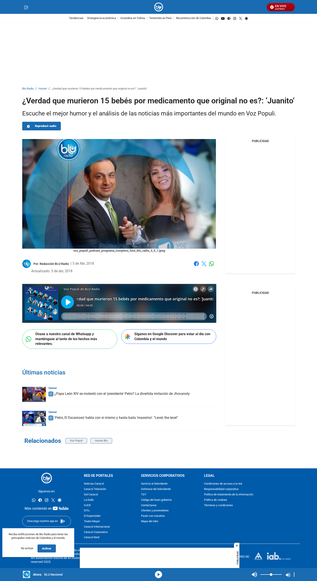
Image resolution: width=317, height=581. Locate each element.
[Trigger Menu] (26, 7)
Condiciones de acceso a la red (223, 483)
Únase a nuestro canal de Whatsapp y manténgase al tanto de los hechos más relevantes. (66, 339)
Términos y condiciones (218, 505)
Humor (43, 88)
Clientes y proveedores (155, 510)
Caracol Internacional (97, 526)
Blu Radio (28, 88)
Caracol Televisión (95, 489)
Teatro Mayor (92, 521)
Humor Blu (101, 440)
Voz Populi (76, 440)
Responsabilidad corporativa (221, 489)
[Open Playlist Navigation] (294, 574)
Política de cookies (215, 500)
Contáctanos (149, 505)
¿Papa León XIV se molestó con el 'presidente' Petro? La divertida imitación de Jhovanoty (122, 394)
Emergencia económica (101, 18)
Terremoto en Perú (160, 18)
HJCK (87, 505)
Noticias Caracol (94, 483)
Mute (254, 574)
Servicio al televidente (154, 483)
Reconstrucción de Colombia (193, 18)
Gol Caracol (91, 494)
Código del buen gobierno (156, 500)
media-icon (158, 574)
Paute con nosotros (153, 516)
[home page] (158, 7)
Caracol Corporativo (96, 532)
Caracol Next (91, 537)
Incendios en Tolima (132, 18)
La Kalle (89, 500)
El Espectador (92, 516)
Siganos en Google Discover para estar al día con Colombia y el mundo (172, 336)
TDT (143, 494)
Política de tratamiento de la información (228, 494)
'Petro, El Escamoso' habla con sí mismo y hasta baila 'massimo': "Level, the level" (116, 418)
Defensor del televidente (156, 489)
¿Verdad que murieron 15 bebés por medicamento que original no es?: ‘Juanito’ (99, 88)
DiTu (86, 510)
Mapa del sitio (149, 521)
